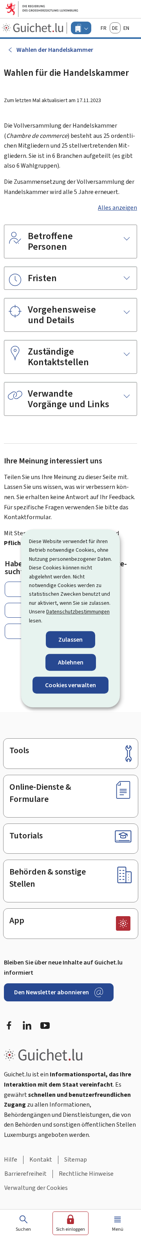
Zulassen (70, 639)
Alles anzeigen (117, 207)
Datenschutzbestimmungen (78, 611)
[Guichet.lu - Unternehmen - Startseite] (33, 27)
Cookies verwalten (70, 685)
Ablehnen (70, 662)
